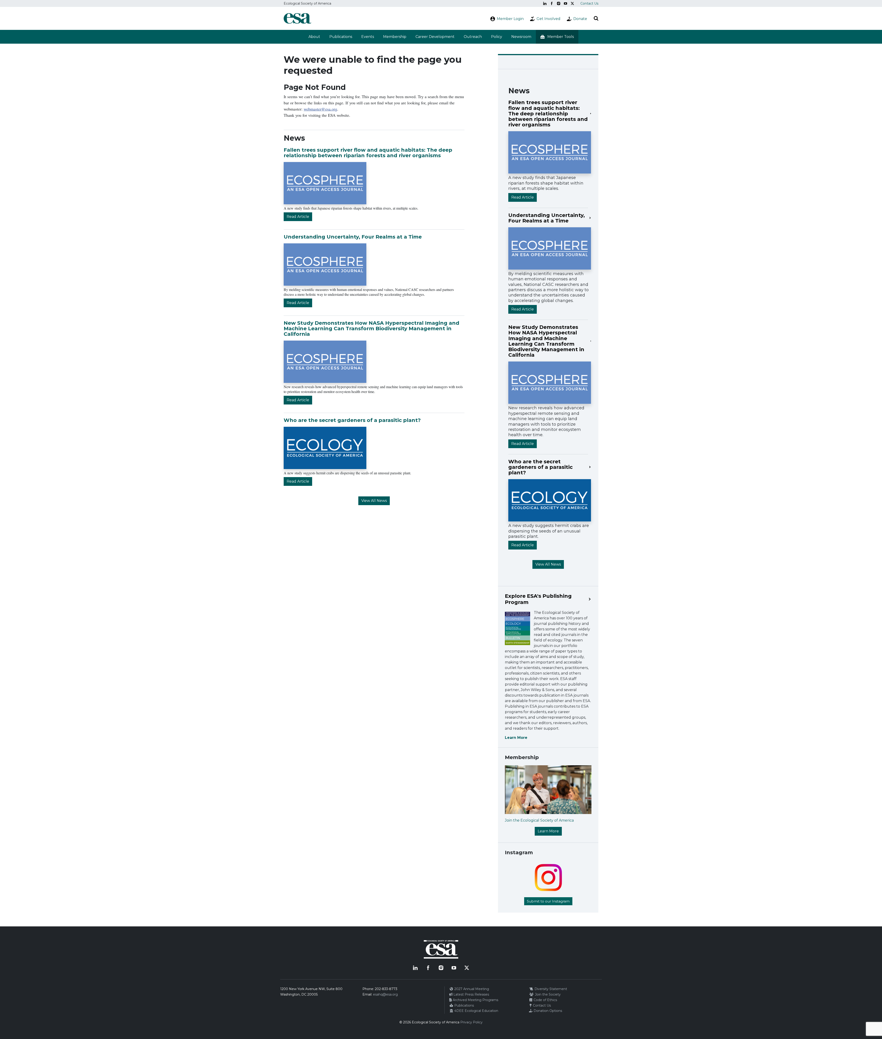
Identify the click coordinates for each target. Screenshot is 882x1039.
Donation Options (547, 1011)
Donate (580, 19)
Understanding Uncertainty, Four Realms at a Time (353, 237)
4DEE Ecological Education (475, 1011)
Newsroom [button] (521, 36)
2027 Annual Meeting (471, 989)
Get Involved (548, 19)
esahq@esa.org (385, 994)
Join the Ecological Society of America (539, 820)
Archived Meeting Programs (475, 1000)
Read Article (298, 216)
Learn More (516, 737)
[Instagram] (558, 3)
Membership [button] (394, 36)
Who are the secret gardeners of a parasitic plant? (352, 420)
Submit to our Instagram (548, 901)
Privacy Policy (471, 1022)
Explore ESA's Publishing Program (538, 599)
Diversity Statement (550, 989)
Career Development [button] (435, 36)
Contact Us (589, 3)
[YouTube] (565, 3)
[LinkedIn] (544, 3)
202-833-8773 (386, 989)
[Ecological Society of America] (297, 18)
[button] (557, 37)
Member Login (510, 19)
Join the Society (547, 994)
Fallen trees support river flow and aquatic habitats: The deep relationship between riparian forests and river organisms (368, 153)
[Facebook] (551, 3)
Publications (340, 36)
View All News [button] (374, 500)
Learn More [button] (548, 831)
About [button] (314, 36)
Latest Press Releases (470, 994)
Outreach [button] (473, 36)
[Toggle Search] (596, 18)
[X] (572, 3)
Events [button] (367, 36)
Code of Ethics (545, 1000)
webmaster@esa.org (320, 109)
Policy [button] (496, 36)
